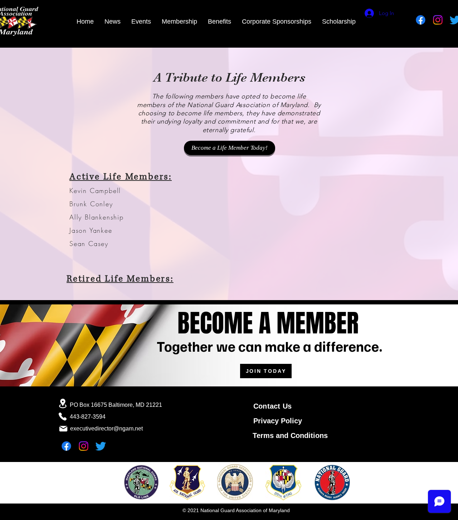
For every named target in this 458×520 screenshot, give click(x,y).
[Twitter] (100, 446)
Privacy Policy (277, 421)
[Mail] (63, 428)
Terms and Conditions (290, 435)
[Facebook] (420, 20)
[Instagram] (438, 20)
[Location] (62, 403)
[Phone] (62, 416)
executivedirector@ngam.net (106, 428)
